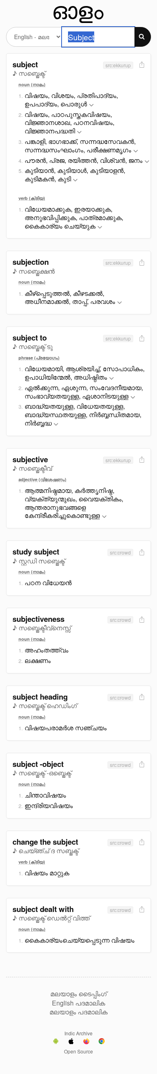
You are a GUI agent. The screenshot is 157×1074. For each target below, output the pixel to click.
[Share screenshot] (141, 65)
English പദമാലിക (78, 1003)
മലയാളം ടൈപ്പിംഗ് (78, 993)
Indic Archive (78, 1033)
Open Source (78, 1051)
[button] (91, 105)
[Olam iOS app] (71, 1042)
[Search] (142, 37)
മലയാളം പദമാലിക (78, 1012)
